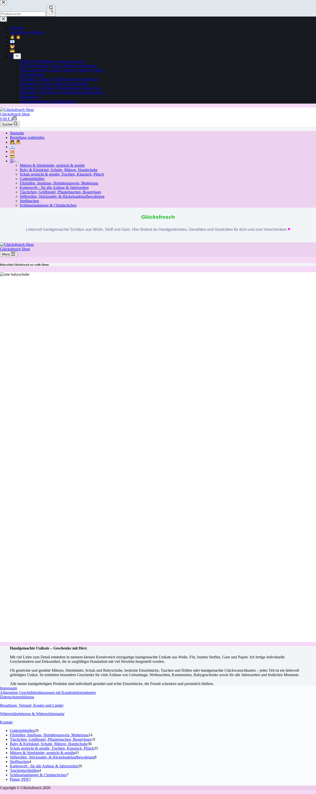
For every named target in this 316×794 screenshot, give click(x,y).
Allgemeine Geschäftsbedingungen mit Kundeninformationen (48, 692)
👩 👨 (15, 142)
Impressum (8, 688)
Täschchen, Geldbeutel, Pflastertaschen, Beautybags (60, 192)
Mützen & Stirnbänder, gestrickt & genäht (52, 165)
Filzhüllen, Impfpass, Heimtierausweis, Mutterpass (59, 183)
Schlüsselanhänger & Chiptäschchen (48, 205)
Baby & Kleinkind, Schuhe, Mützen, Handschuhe (59, 170)
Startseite (17, 133)
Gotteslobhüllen (32, 179)
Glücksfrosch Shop (15, 114)
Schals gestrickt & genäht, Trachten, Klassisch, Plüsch (62, 174)
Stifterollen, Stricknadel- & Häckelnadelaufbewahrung (62, 196)
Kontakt (6, 722)
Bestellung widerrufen (27, 137)
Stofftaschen (29, 201)
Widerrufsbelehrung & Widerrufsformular (32, 714)
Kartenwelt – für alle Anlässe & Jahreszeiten (54, 187)
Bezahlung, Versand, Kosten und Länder (31, 705)
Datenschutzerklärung (17, 697)
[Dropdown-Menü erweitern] (17, 162)
